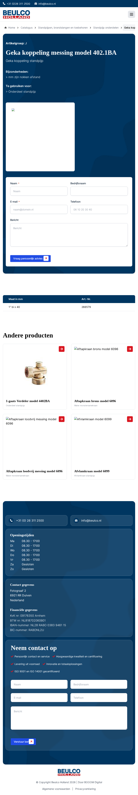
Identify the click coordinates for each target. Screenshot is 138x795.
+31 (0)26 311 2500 (18, 3)
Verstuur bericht (23, 741)
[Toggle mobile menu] (131, 14)
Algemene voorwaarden (56, 788)
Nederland (17, 600)
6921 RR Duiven (20, 595)
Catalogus (27, 27)
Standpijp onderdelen (106, 27)
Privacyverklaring (85, 788)
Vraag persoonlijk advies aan (30, 258)
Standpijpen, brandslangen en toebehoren (63, 27)
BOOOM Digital (93, 782)
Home (11, 27)
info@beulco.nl (47, 3)
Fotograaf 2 (18, 590)
